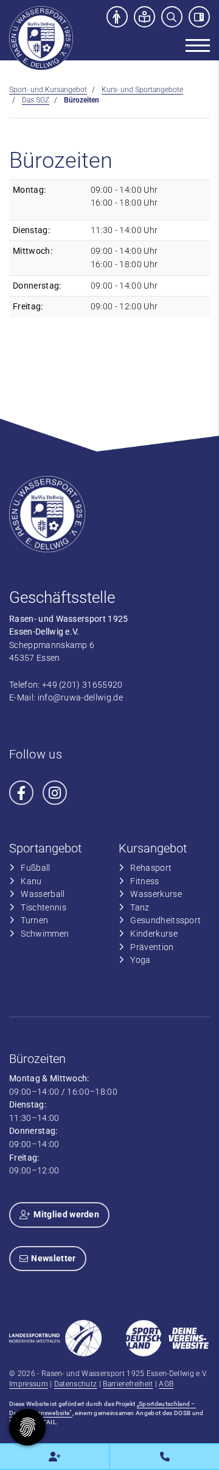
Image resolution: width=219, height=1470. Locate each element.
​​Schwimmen (45, 934)
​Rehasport (151, 868)
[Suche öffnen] (171, 16)
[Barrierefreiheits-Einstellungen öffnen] (117, 16)
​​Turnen (34, 920)
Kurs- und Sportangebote (142, 89)
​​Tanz (139, 908)
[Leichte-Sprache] (144, 16)
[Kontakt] (164, 1456)
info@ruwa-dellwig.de (80, 698)
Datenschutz (75, 1384)
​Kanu (31, 881)
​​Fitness (144, 881)
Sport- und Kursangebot (48, 89)
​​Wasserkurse (156, 894)
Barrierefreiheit (128, 1384)
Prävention (151, 947)
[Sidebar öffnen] (199, 16)
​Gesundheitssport (165, 920)
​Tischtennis (43, 908)
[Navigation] (193, 45)
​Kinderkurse (154, 934)
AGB (166, 1384)
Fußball (35, 868)
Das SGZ (35, 100)
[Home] (41, 38)
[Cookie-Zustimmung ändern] (27, 1427)
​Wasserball (42, 894)
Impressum (28, 1384)
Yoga (140, 960)
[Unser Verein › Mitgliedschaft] (54, 1456)
